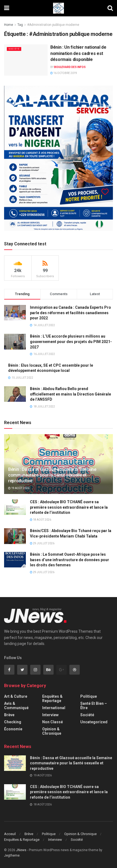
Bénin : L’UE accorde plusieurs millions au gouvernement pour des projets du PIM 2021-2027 (71, 341)
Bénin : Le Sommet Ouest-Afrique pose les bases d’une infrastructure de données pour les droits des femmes (69, 559)
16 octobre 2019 (65, 73)
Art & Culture (15, 696)
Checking (12, 722)
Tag (20, 25)
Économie (13, 729)
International (53, 708)
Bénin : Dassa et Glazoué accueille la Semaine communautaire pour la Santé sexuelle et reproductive (52, 475)
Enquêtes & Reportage (52, 698)
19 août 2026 (20, 488)
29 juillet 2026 (43, 543)
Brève (9, 715)
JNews (21, 850)
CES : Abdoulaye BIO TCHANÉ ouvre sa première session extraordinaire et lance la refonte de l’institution (69, 507)
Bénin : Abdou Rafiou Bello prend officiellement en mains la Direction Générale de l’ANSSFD (70, 394)
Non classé (52, 722)
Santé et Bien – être (93, 705)
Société (14, 49)
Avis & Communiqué (16, 705)
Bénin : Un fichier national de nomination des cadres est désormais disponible (78, 53)
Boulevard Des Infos (70, 67)
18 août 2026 (41, 519)
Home (8, 25)
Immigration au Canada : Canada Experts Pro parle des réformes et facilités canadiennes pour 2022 (70, 312)
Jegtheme (12, 855)
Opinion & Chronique (51, 731)
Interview (50, 715)
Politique (88, 696)
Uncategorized (93, 722)
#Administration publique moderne (53, 25)
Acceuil (10, 834)
